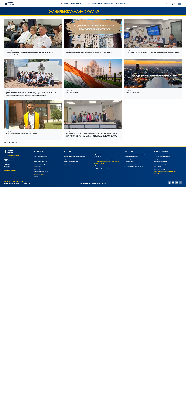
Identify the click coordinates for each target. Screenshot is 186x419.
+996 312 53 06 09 (9, 168)
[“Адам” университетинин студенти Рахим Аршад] (33, 114)
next (13, 142)
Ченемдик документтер (41, 156)
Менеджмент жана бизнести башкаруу (75, 156)
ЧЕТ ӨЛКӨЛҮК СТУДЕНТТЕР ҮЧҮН (133, 166)
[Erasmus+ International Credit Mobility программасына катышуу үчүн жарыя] (93, 33)
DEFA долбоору (128, 161)
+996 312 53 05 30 (9, 160)
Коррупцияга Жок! (39, 174)
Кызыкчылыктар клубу (160, 169)
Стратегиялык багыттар (100, 154)
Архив (36, 176)
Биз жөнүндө (38, 154)
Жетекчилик (37, 159)
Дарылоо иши (68, 164)
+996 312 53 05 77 (9, 164)
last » (16, 142)
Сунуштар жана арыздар (41, 171)
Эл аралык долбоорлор (130, 159)
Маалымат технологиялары (71, 161)
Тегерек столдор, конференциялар (103, 159)
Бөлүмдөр (37, 169)
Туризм (66, 159)
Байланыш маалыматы (10, 170)
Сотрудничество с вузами (131, 156)
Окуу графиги (157, 159)
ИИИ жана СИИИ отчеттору (101, 168)
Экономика (67, 154)
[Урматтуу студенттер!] (93, 73)
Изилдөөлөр (97, 156)
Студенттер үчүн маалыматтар (162, 156)
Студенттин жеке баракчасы (162, 154)
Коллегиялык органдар (40, 161)
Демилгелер (157, 166)
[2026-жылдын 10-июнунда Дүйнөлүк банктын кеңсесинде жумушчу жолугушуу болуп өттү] (153, 33)
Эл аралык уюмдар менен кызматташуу (135, 154)
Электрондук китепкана (160, 161)
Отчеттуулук (37, 166)
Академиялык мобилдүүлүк (131, 164)
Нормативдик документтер (41, 164)
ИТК (95, 166)
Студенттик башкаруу (160, 164)
